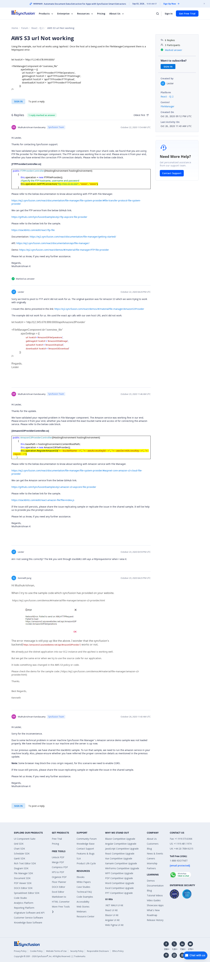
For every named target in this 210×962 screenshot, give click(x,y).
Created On (167, 112)
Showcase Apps (155, 905)
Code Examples (85, 896)
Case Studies (83, 886)
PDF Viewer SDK (23, 883)
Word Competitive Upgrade (119, 883)
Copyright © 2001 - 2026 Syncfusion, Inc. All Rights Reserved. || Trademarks (49, 956)
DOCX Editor (58, 886)
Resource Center (85, 916)
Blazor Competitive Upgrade (120, 838)
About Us (114, 13)
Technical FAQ (84, 891)
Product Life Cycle (86, 863)
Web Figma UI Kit (114, 925)
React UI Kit (111, 910)
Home (14, 28)
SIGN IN (18, 101)
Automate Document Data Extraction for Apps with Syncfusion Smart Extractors (85, 3)
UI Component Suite (24, 838)
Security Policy (76, 951)
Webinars (81, 911)
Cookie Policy (36, 951)
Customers (152, 843)
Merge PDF (58, 862)
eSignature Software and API (29, 912)
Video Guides (154, 900)
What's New (153, 910)
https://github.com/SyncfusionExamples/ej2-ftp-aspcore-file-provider (49, 216)
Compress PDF (60, 867)
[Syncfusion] (27, 943)
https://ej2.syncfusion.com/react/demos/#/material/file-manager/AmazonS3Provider (99, 308)
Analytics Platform (23, 902)
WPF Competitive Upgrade (119, 873)
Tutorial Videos (155, 895)
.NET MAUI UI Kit (114, 905)
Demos (151, 880)
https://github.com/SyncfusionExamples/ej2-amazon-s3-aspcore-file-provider (53, 486)
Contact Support (171, 173)
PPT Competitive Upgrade (119, 892)
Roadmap (152, 915)
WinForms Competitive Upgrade (122, 868)
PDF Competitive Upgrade (119, 878)
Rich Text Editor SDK (25, 863)
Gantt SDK (19, 858)
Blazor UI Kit (111, 915)
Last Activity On (170, 122)
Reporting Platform (24, 907)
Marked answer (173, 50)
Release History (155, 920)
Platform (166, 92)
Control (165, 102)
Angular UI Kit (112, 920)
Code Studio (20, 897)
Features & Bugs (85, 853)
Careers (151, 858)
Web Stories (83, 906)
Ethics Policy (118, 951)
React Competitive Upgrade (119, 853)
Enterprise (63, 13)
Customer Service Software (28, 917)
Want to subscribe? (174, 60)
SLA (79, 858)
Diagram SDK (21, 868)
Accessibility (83, 901)
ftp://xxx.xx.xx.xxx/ (68, 183)
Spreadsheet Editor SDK (26, 892)
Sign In (169, 13)
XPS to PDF (58, 872)
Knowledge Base (85, 843)
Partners (151, 868)
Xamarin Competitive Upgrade (121, 863)
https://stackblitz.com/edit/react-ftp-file (33, 230)
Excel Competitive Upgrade (119, 888)
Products (44, 13)
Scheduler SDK (22, 853)
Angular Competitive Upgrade (120, 843)
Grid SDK (18, 843)
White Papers (84, 881)
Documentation (155, 885)
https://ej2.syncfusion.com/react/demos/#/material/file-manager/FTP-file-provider (64, 249)
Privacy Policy (20, 951)
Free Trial (57, 838)
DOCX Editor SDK (23, 888)
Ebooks (80, 877)
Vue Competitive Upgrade (118, 858)
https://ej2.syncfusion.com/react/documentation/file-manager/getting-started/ (73, 236)
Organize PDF (59, 877)
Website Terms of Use (56, 951)
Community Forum (87, 838)
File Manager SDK (23, 873)
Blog (149, 848)
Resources (83, 13)
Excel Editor (58, 891)
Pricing (101, 13)
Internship (152, 863)
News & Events (155, 853)
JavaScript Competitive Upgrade (122, 848)
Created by (167, 78)
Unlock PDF (58, 857)
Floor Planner (59, 881)
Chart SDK (19, 848)
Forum (24, 28)
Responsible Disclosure (98, 951)
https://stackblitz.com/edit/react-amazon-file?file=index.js (42, 500)
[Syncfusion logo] (23, 12)
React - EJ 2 (37, 28)
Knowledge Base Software (28, 922)
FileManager (167, 106)
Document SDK (22, 878)
